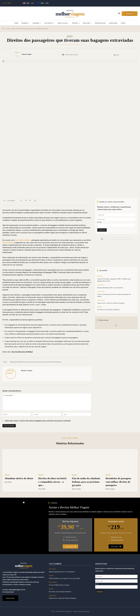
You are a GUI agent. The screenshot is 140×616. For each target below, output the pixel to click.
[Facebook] (21, 200)
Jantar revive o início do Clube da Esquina (110, 303)
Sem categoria (53, 582)
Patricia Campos (27, 54)
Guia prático (100, 285)
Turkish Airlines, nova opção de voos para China (64, 578)
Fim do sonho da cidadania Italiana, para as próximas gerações (86, 482)
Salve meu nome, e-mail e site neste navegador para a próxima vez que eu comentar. (38, 421)
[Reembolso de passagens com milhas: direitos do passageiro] (120, 461)
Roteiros (99, 307)
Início (3, 28)
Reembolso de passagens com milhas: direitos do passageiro (118, 482)
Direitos (13, 28)
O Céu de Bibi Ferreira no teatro (59, 585)
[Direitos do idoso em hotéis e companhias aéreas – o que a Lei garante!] (53, 461)
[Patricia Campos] (18, 54)
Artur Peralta (8, 482)
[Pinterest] (30, 200)
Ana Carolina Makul (22, 240)
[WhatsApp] (35, 200)
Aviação (51, 575)
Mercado (99, 276)
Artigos (8, 28)
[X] (26, 200)
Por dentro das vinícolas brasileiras (108, 309)
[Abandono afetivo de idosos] (19, 461)
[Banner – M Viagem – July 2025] (116, 250)
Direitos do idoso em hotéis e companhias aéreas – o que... (52, 482)
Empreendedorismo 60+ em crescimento (110, 287)
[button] (119, 13)
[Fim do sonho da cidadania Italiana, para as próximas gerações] (87, 461)
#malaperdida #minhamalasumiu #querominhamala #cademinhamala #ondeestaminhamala (35, 362)
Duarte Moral (7, 243)
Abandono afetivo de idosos (19, 478)
